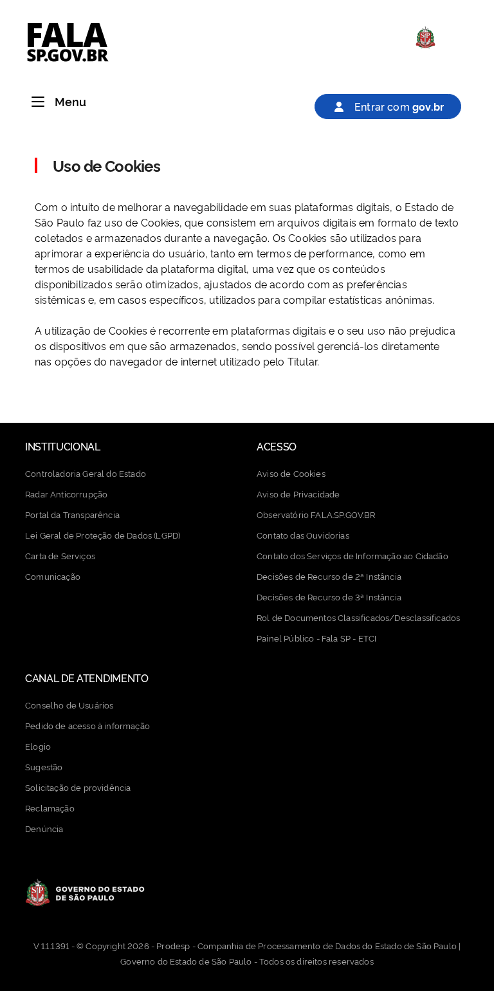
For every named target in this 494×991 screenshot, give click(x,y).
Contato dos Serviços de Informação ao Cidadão (352, 555)
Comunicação (52, 576)
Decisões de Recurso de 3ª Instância (329, 596)
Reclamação (50, 807)
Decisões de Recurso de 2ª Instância (329, 576)
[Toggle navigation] (38, 102)
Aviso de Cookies (291, 473)
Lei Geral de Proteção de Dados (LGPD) (102, 535)
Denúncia (44, 828)
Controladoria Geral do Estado (85, 473)
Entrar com (398, 106)
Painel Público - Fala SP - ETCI (316, 638)
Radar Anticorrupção (66, 493)
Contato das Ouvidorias (303, 535)
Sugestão (43, 766)
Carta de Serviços (60, 555)
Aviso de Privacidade (298, 493)
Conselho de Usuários (69, 704)
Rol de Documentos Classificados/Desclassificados (358, 617)
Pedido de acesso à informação (87, 725)
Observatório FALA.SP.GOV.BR (316, 514)
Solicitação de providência (78, 787)
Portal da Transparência (72, 514)
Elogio (38, 746)
